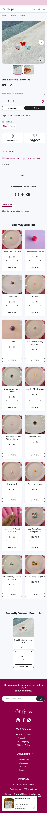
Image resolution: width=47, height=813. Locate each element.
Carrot (35, 296)
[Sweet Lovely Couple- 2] (35, 563)
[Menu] (43, 9)
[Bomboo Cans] (35, 423)
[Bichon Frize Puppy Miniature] (35, 328)
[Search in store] (39, 9)
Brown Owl (12, 484)
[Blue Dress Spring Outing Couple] (35, 516)
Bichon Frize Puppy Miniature (35, 342)
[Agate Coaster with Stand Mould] (9, 803)
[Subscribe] (40, 699)
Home (4, 15)
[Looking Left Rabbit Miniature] (12, 516)
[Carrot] (35, 283)
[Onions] (12, 328)
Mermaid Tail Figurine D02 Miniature (12, 437)
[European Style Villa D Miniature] (12, 563)
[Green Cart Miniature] (12, 239)
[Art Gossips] (8, 9)
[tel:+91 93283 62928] (34, 9)
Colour (23, 648)
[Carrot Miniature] (35, 471)
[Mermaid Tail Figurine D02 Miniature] (12, 423)
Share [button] (6, 164)
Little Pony (12, 296)
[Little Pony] (12, 283)
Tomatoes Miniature (35, 251)
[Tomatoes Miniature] (35, 239)
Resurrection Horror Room (12, 390)
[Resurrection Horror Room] (12, 376)
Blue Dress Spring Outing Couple (34, 530)
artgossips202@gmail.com (26, 789)
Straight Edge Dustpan (34, 389)
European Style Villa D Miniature (12, 577)
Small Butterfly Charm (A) (23, 641)
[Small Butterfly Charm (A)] (23, 627)
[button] (41, 42)
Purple (12, 126)
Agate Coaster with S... (22, 799)
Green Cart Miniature (12, 251)
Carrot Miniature (35, 484)
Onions (12, 341)
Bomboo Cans (35, 436)
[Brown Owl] (12, 471)
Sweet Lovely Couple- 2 (35, 576)
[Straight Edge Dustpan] (35, 376)
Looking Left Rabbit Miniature (12, 530)
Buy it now (34, 108)
